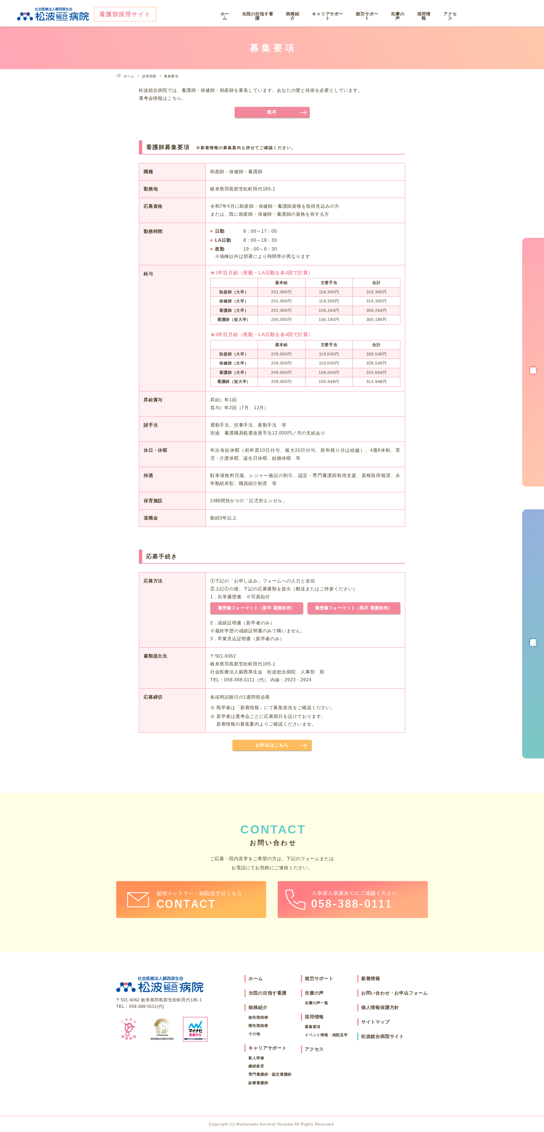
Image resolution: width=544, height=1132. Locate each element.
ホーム (225, 16)
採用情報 (424, 16)
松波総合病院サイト (382, 1036)
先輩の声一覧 (316, 1003)
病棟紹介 (292, 16)
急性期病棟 (258, 1017)
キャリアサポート (327, 16)
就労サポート (367, 16)
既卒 (272, 112)
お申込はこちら (272, 745)
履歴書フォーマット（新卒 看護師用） (256, 608)
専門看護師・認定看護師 (270, 1074)
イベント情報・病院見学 (326, 1035)
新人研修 (256, 1058)
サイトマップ (375, 1021)
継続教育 (256, 1066)
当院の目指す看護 (257, 16)
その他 (254, 1034)
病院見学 (533, 634)
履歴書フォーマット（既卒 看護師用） (353, 608)
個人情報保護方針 (380, 1007)
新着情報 (370, 978)
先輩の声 (397, 16)
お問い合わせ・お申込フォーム (394, 993)
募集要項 (312, 1027)
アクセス (450, 16)
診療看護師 (258, 1083)
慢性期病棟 (258, 1025)
